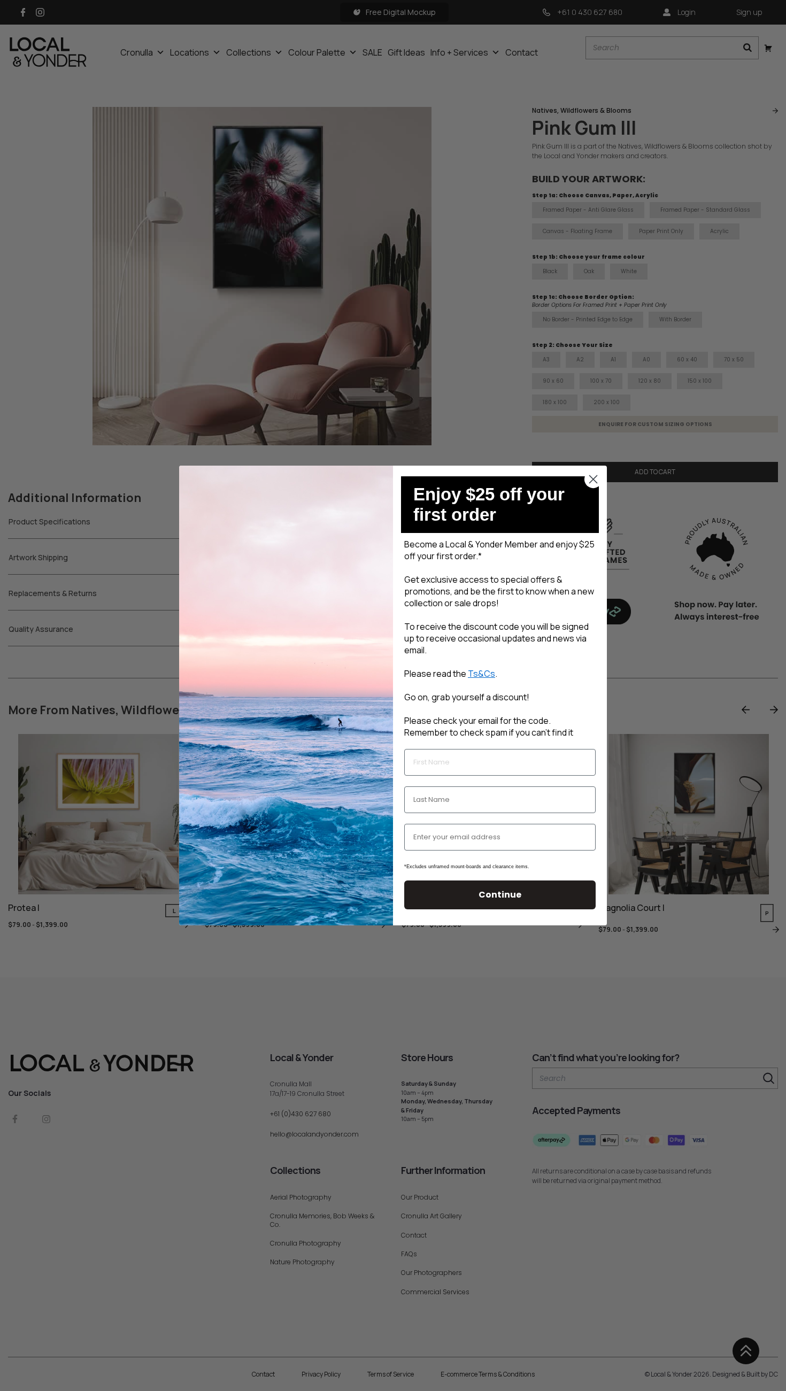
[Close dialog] (593, 479)
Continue (500, 894)
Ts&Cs (481, 673)
